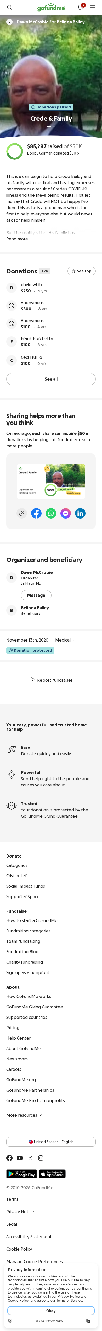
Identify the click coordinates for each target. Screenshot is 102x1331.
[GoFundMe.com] (51, 7)
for (51, 22)
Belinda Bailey (35, 607)
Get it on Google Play (21, 1173)
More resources (21, 1115)
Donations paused (53, 107)
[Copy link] (21, 513)
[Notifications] (80, 7)
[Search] (9, 7)
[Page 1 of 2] (49, 126)
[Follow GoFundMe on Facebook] (9, 1158)
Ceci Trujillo (31, 357)
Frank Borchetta (37, 338)
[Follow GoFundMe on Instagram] (41, 1158)
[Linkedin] (80, 513)
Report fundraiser (54, 680)
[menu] (92, 7)
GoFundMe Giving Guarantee (49, 816)
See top (84, 271)
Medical (63, 640)
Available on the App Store (52, 1173)
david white (32, 284)
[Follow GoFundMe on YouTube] (20, 1158)
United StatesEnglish (53, 1142)
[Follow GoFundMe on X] (30, 1158)
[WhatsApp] (51, 513)
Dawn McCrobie (37, 572)
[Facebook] (36, 513)
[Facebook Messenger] (65, 513)
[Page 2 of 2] (54, 126)
